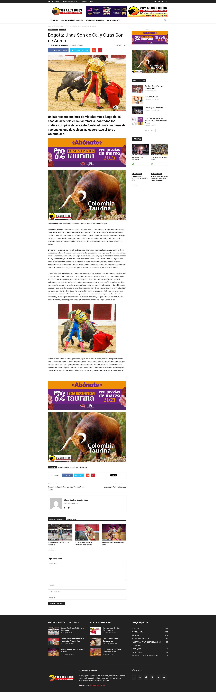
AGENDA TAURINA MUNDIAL (72, 20)
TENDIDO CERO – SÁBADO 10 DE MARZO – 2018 (140, 178)
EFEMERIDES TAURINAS (95, 20)
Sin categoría (136, 649)
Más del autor (72, 519)
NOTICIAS (62, 29)
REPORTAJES (136, 645)
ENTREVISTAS (137, 652)
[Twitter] (155, 1)
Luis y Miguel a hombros (154, 108)
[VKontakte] (162, 1)
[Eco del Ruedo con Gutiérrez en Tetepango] (60, 532)
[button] (165, 20)
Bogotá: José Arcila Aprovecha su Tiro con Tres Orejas (65, 488)
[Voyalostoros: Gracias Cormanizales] (95, 631)
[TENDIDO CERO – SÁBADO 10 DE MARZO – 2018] (140, 168)
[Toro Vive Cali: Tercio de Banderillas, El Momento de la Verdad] (137, 121)
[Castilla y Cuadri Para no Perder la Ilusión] (137, 89)
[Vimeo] (159, 1)
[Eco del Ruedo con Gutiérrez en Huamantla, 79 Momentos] (87, 532)
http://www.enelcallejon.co (71, 503)
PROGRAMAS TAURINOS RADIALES (145, 655)
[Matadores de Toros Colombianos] (95, 642)
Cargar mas (149, 130)
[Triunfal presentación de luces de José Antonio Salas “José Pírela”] (159, 168)
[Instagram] (151, 1)
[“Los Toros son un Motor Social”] (159, 149)
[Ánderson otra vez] (137, 100)
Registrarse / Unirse (87, 1)
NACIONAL (136, 635)
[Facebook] (148, 1)
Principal (54, 20)
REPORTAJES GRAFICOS (140, 639)
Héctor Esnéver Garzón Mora (60, 45)
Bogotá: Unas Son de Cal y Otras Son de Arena (72, 467)
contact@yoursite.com (97, 685)
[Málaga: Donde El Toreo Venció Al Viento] (114, 532)
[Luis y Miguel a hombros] (137, 110)
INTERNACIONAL (53, 29)
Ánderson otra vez (151, 97)
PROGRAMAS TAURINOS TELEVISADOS (146, 642)
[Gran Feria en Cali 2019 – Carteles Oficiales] (95, 652)
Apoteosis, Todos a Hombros (115, 487)
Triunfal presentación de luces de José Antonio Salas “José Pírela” (159, 178)
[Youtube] (166, 1)
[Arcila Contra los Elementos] (140, 149)
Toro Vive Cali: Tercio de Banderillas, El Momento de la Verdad (156, 121)
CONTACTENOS (113, 20)
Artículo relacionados (56, 519)
